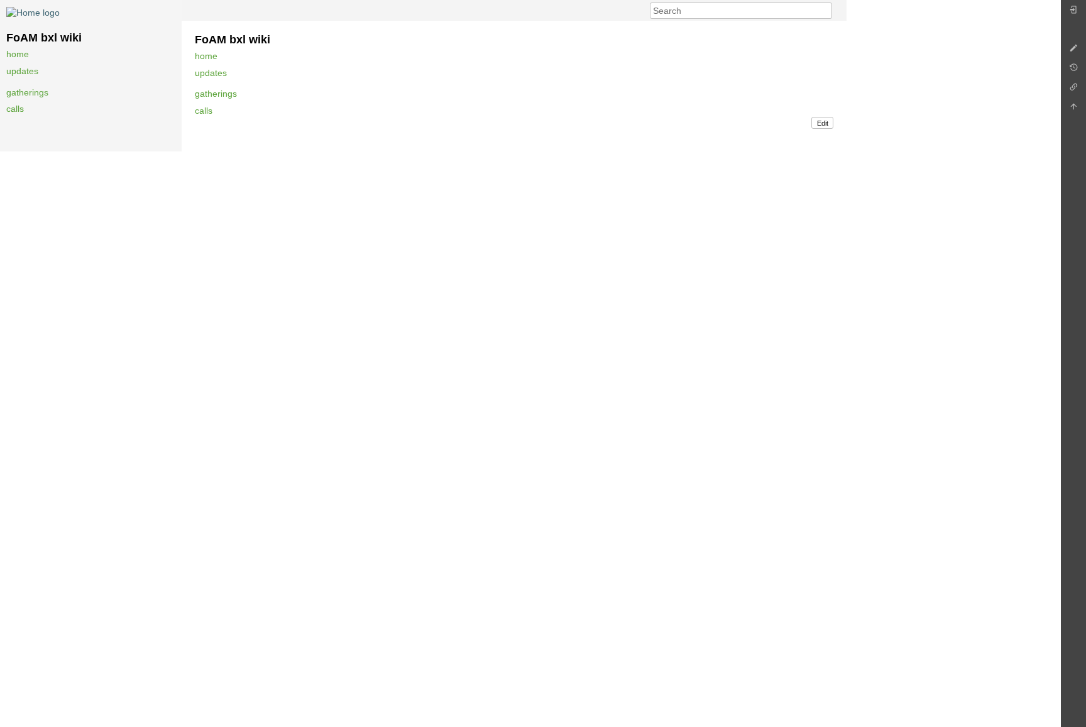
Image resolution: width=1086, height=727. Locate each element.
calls (15, 109)
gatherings (27, 92)
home (17, 54)
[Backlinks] (1073, 90)
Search (825, 10)
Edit (822, 123)
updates (22, 71)
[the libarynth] (33, 12)
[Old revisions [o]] (1073, 70)
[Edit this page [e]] (1073, 51)
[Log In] (1073, 13)
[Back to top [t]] (1073, 109)
